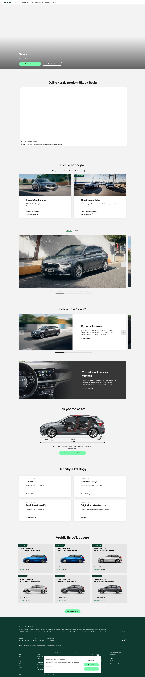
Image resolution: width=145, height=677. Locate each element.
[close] (98, 656)
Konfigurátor (52, 64)
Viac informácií (49, 666)
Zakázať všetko (91, 664)
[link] (45, 197)
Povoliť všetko (91, 668)
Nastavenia (91, 660)
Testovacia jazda (30, 64)
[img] (7, 2)
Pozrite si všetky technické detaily (72, 453)
